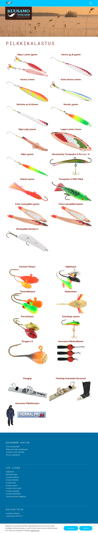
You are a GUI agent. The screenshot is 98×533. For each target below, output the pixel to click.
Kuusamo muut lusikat (13, 488)
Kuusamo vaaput (11, 485)
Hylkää (86, 528)
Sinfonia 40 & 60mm (27, 104)
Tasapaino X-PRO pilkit (71, 179)
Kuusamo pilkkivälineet (70, 341)
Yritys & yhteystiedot (12, 447)
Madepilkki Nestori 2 (27, 229)
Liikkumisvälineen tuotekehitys (16, 496)
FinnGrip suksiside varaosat (71, 378)
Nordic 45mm (71, 104)
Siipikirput (70, 266)
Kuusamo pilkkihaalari (27, 403)
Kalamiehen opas (11, 474)
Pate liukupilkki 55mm (27, 204)
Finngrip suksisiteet (12, 491)
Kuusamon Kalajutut (13, 513)
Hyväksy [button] (71, 528)
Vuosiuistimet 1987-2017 (14, 516)
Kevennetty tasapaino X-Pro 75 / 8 (71, 154)
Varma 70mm (27, 79)
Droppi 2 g (27, 341)
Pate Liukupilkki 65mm (71, 204)
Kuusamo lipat (11, 483)
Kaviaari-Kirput (27, 266)
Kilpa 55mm (27, 154)
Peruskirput (27, 316)
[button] (90, 3)
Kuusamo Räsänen (12, 480)
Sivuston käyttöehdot (13, 455)
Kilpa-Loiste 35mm (27, 54)
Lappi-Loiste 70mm (70, 129)
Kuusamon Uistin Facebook (15, 452)
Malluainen (71, 291)
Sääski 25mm (27, 179)
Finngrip (27, 378)
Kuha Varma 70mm (71, 79)
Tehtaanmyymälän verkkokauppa (17, 449)
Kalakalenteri (10, 472)
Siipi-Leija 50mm (27, 129)
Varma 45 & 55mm (71, 54)
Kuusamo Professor (12, 477)
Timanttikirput (27, 291)
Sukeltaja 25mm (71, 316)
